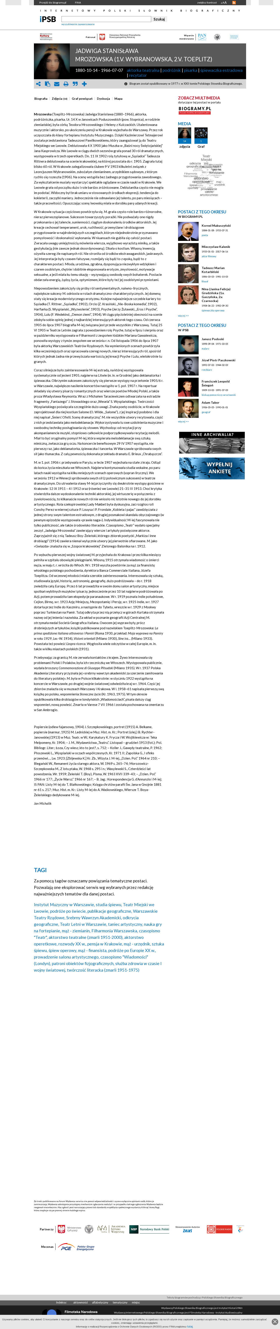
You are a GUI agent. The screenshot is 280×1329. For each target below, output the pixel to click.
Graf (201, 146)
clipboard (47, 84)
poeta (205, 235)
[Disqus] (99, 1032)
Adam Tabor (210, 402)
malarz (205, 348)
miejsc (136, 1302)
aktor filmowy (209, 256)
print (66, 84)
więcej (181, 315)
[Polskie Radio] (219, 1229)
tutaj (190, 1326)
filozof (205, 281)
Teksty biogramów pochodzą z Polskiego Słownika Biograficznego (204, 1297)
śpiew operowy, (63, 950)
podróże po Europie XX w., (132, 950)
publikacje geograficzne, (110, 911)
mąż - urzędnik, (137, 943)
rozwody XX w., (72, 943)
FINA (78, 2)
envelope (57, 84)
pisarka (190, 70)
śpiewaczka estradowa (221, 70)
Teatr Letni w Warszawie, (83, 924)
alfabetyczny (100, 1302)
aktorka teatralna (143, 70)
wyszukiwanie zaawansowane (78, 24)
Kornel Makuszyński (216, 225)
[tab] (42, 98)
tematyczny (120, 1302)
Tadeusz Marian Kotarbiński (213, 270)
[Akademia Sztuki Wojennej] (111, 1229)
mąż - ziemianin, (76, 930)
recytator (138, 75)
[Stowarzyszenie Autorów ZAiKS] (188, 1229)
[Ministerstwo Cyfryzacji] (69, 1229)
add (84, 84)
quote (75, 84)
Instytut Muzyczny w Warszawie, (64, 904)
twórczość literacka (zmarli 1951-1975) (103, 969)
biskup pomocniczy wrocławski (219, 394)
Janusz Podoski (213, 339)
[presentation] (40, 98)
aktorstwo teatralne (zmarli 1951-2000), (86, 937)
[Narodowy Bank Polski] (149, 1229)
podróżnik (172, 70)
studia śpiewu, (109, 904)
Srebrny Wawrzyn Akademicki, (94, 917)
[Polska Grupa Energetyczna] (76, 1246)
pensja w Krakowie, (105, 943)
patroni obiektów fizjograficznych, (83, 963)
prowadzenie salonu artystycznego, (67, 956)
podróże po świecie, (68, 911)
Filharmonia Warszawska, (114, 930)
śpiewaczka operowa (213, 310)
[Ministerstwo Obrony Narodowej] (89, 1229)
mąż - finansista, (92, 950)
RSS (234, 2)
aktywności (80, 1302)
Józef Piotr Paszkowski (218, 360)
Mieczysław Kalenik (216, 247)
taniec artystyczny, (125, 924)
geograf (206, 412)
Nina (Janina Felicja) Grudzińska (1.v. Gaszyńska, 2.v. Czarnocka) (216, 295)
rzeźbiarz (207, 369)
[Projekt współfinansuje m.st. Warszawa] (240, 1229)
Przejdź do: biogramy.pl (52, 2)
